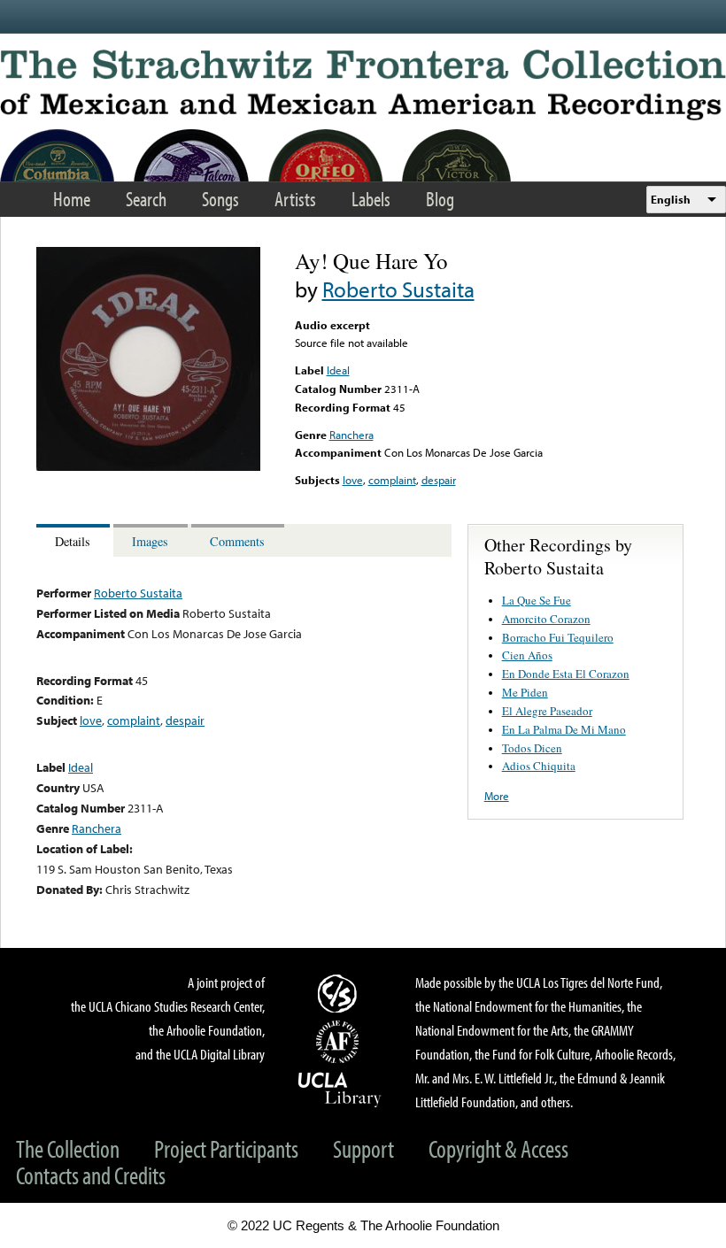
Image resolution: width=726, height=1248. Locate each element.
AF (340, 1041)
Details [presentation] (72, 541)
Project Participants (226, 1148)
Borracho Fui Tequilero (558, 637)
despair (438, 480)
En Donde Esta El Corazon (565, 674)
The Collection (68, 1148)
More (496, 796)
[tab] (74, 540)
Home (71, 199)
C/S (340, 993)
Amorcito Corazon (546, 619)
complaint (392, 480)
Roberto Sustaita (398, 289)
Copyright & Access (498, 1148)
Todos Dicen (532, 748)
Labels (370, 199)
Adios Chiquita (538, 766)
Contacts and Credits (91, 1174)
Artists (295, 199)
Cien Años (527, 655)
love (353, 480)
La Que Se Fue (536, 600)
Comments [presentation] (237, 541)
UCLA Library (340, 1088)
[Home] (363, 85)
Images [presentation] (150, 541)
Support (363, 1148)
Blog (440, 199)
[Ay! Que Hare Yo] (148, 466)
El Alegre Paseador (547, 711)
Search (146, 199)
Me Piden (525, 692)
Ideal (338, 370)
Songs (220, 199)
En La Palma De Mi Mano (564, 729)
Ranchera (351, 435)
